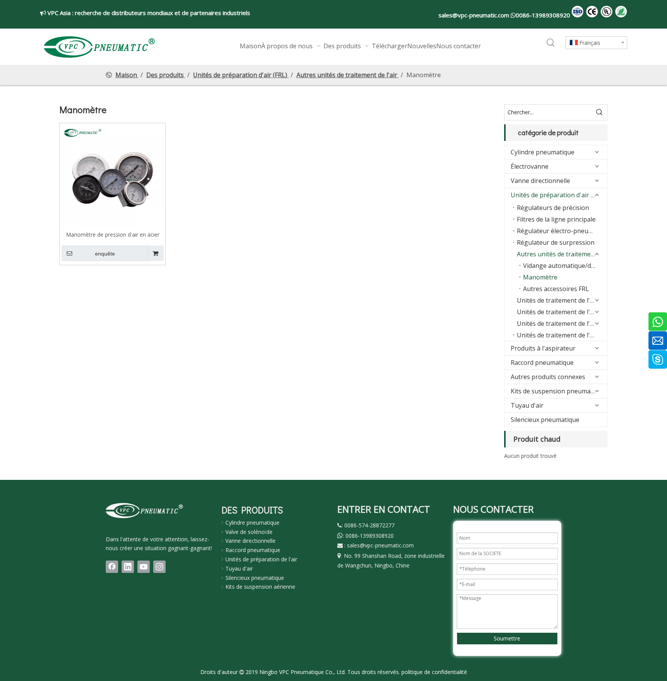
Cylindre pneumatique (542, 152)
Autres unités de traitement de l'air (562, 254)
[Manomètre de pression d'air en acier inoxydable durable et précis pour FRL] (112, 175)
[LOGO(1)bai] (144, 510)
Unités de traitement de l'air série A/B (562, 335)
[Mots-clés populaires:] (551, 43)
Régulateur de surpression (555, 242)
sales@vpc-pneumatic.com (474, 15)
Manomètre (540, 277)
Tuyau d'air (527, 405)
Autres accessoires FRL (556, 289)
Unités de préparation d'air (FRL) (558, 195)
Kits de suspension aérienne (260, 586)
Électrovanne (529, 166)
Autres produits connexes (548, 377)
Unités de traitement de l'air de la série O (562, 312)
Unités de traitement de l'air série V (562, 300)
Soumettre (507, 638)
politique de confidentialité (434, 672)
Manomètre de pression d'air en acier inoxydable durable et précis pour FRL (112, 234)
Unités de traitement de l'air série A (562, 323)
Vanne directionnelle (540, 180)
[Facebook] (112, 567)
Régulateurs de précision (553, 207)
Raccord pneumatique (542, 362)
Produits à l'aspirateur (543, 348)
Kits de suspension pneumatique (558, 391)
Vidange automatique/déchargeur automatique (565, 265)
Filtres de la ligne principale (556, 219)
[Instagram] (159, 567)
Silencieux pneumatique (545, 419)
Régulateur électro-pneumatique (562, 231)
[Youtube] (143, 567)
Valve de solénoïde (249, 531)
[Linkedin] (128, 567)
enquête (105, 254)
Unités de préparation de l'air (261, 559)
